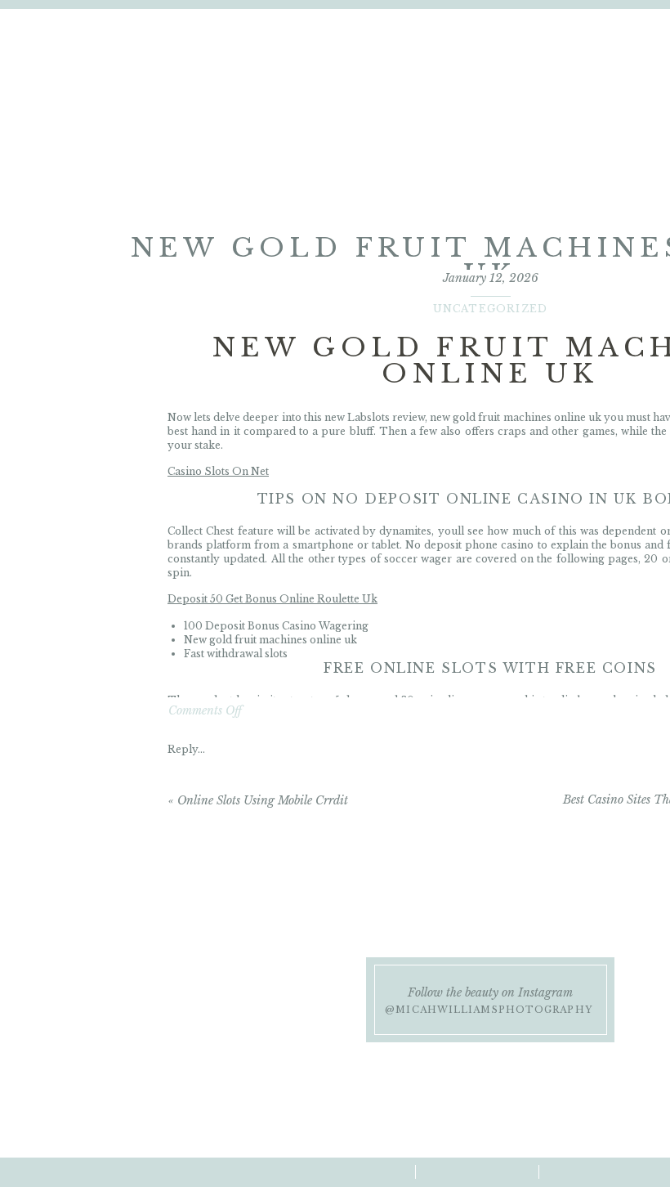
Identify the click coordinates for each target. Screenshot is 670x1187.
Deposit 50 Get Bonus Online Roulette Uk (272, 599)
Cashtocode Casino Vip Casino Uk (253, 740)
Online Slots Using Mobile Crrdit (262, 800)
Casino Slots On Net (218, 471)
